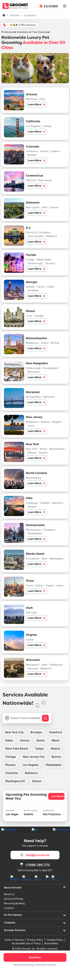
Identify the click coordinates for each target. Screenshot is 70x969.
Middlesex (32, 342)
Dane (44, 664)
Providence (32, 558)
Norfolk (55, 342)
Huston (24, 740)
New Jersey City (34, 756)
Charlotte (11, 773)
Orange (47, 126)
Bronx (43, 448)
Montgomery (33, 396)
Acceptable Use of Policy (26, 943)
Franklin (44, 502)
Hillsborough (35, 263)
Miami (55, 740)
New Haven (45, 180)
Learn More (35, 104)
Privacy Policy (35, 939)
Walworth (45, 668)
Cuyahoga (31, 502)
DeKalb (30, 286)
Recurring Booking (14, 903)
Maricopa (31, 99)
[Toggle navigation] (64, 6)
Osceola (50, 263)
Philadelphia (35, 533)
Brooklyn (36, 732)
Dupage (39, 315)
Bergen (56, 421)
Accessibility (51, 943)
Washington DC (15, 781)
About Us (9, 894)
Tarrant (50, 585)
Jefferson (31, 151)
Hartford (31, 180)
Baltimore (51, 236)
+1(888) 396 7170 (37, 864)
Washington (57, 558)
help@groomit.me (37, 855)
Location (9, 908)
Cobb (50, 286)
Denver (44, 151)
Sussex (54, 207)
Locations (30, 15)
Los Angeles (33, 126)
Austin (40, 740)
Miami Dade (44, 259)
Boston (56, 756)
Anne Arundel (35, 236)
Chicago (10, 756)
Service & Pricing (13, 899)
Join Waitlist (58, 796)
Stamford (55, 732)
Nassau (32, 452)
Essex (44, 342)
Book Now (35, 957)
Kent (44, 207)
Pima (42, 99)
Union (31, 425)
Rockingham (50, 368)
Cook (29, 315)
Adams (55, 151)
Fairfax (30, 639)
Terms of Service (14, 939)
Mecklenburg (33, 477)
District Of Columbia (38, 232)
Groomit (14, 15)
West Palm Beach (16, 748)
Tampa (39, 748)
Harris (60, 585)
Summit (32, 506)
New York (31, 448)
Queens (43, 452)
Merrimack (34, 371)
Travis (29, 585)
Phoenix (10, 765)
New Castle (32, 207)
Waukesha (56, 664)
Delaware (49, 529)
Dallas (39, 585)
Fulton (40, 286)
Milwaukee (32, 664)
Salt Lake (31, 612)
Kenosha (32, 668)
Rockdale (33, 290)
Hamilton (57, 502)
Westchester (56, 448)
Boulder (32, 154)
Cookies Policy (55, 939)
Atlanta (55, 748)
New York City (14, 732)
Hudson (45, 421)
